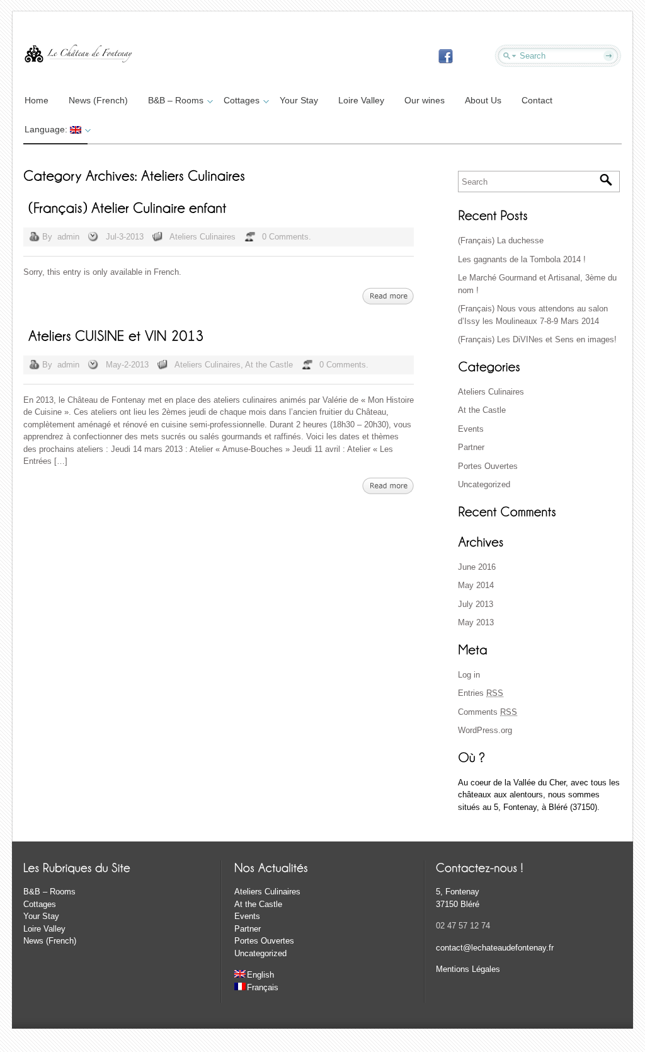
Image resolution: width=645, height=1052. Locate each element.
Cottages (242, 100)
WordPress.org (485, 730)
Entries (480, 693)
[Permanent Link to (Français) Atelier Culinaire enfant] (127, 206)
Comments (487, 712)
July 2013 (475, 604)
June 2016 (477, 567)
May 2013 (476, 622)
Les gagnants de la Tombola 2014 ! (522, 259)
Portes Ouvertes (488, 466)
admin (68, 236)
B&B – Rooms (175, 100)
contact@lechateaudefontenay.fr (495, 947)
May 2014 (476, 585)
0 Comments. (286, 236)
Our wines (424, 100)
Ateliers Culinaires (202, 236)
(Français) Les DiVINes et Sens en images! (537, 339)
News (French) (98, 100)
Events (471, 429)
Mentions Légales (468, 969)
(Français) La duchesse (501, 240)
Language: (47, 129)
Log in (469, 674)
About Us (483, 100)
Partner (471, 447)
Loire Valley (361, 100)
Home (37, 100)
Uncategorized (484, 484)
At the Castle (269, 364)
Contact (537, 100)
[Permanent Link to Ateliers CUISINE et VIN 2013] (116, 334)
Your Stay (299, 100)
